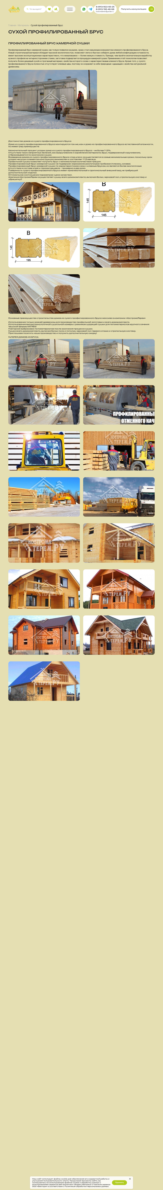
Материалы (23, 25)
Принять (119, 1182)
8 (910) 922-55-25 (105, 7)
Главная (12, 25)
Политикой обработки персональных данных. (87, 1186)
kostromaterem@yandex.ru (105, 11)
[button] (28, 9)
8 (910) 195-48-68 (105, 9)
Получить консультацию (133, 9)
